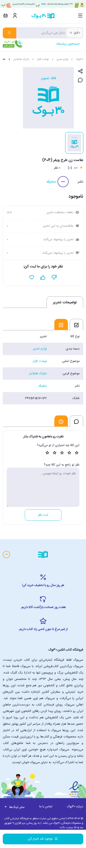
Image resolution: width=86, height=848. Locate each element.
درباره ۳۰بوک (75, 806)
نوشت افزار (43, 59)
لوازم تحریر (62, 59)
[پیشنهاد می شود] (43, 277)
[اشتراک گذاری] (80, 71)
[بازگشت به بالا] (6, 554)
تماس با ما (45, 806)
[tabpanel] (43, 367)
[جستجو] (9, 32)
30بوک (79, 59)
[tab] (76, 324)
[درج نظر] (80, 80)
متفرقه (51, 182)
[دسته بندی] (80, 15)
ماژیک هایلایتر (21, 59)
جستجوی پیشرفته (68, 44)
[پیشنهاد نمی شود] (54, 277)
